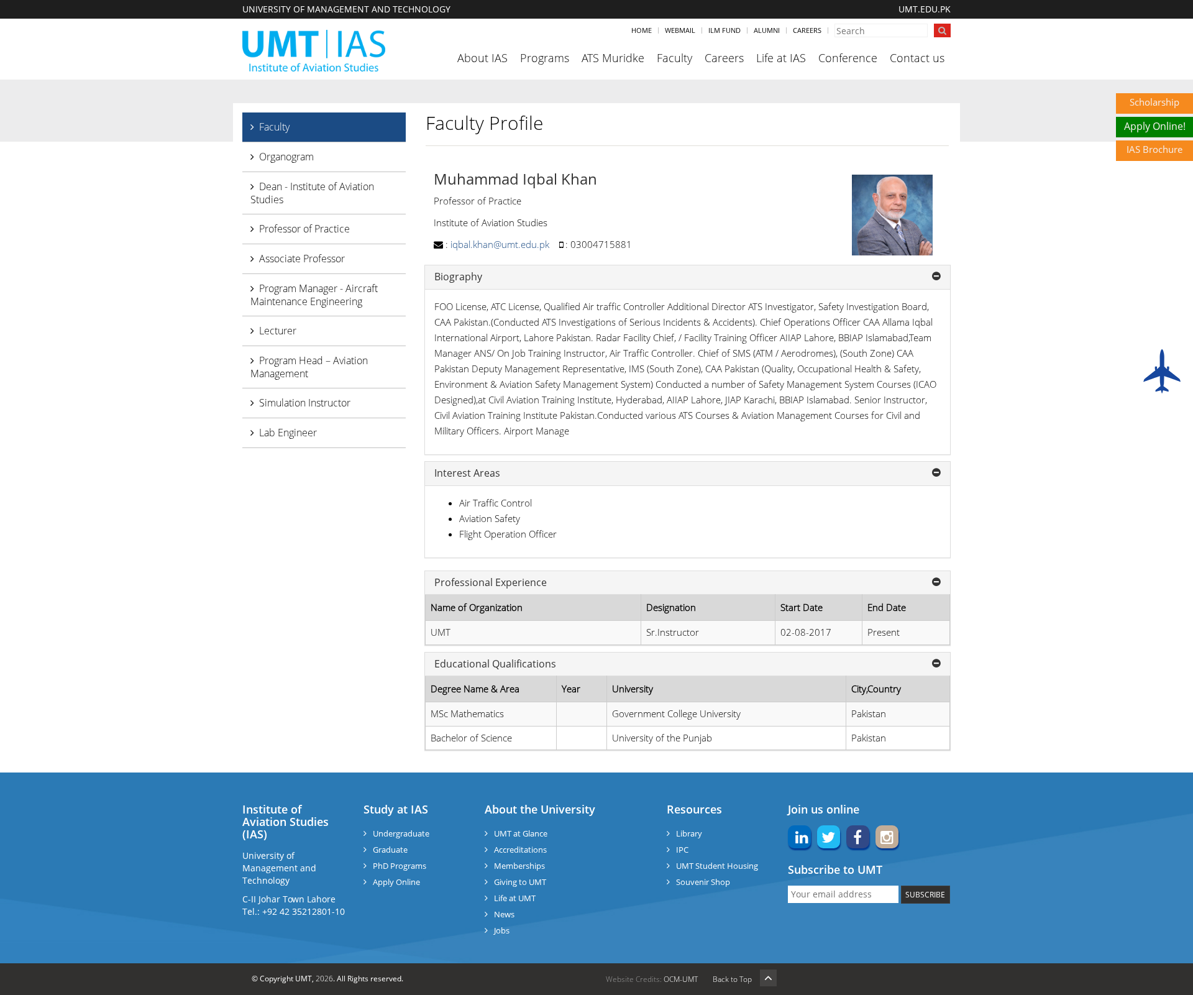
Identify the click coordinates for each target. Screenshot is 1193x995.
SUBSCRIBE (925, 894)
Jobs (502, 930)
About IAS (482, 57)
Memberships (519, 865)
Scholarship (1154, 102)
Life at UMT (515, 898)
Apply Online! (1155, 126)
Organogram (286, 156)
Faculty (674, 57)
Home (641, 30)
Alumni (767, 30)
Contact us (917, 57)
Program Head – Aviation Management (309, 367)
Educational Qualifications (495, 664)
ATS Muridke (613, 57)
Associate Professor (302, 258)
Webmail (680, 30)
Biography (458, 277)
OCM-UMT (681, 979)
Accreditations (520, 849)
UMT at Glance (520, 833)
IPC (682, 849)
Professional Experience (490, 583)
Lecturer (277, 330)
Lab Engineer (288, 432)
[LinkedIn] (799, 839)
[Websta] (886, 839)
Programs (544, 57)
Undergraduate (401, 833)
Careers (807, 30)
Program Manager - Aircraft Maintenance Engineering (314, 295)
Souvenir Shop (703, 881)
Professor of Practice (304, 229)
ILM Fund (724, 30)
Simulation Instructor (304, 403)
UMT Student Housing (717, 865)
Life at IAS (781, 57)
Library (689, 833)
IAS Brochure (1154, 149)
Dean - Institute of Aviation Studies (312, 193)
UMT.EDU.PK (924, 9)
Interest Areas (467, 473)
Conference (847, 57)
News (504, 914)
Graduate (390, 849)
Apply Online (396, 881)
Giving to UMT (520, 881)
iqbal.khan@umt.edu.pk (499, 244)
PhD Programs (399, 865)
